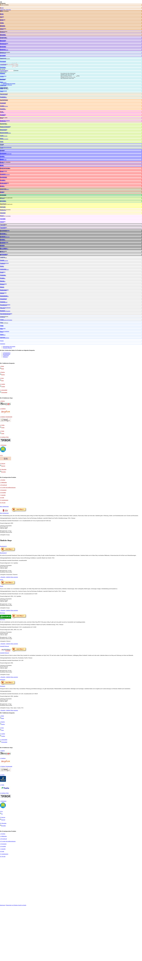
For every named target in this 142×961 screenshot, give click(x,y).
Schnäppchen (3, 299)
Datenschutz (9, 905)
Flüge (1, 329)
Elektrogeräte (3, 159)
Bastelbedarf (3, 210)
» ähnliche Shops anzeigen (11, 577)
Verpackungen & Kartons (6, 320)
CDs (1, 17)
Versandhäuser (3, 305)
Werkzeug (5, 356)
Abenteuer (2, 343)
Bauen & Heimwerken (5, 133)
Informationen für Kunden (9, 83)
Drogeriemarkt (3, 171)
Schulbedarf (3, 52)
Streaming (2, 32)
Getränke (2, 198)
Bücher (2, 7)
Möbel (1, 144)
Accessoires (3, 61)
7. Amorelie (2, 495)
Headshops (2, 278)
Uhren (1, 91)
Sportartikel (3, 103)
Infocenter (8, 9)
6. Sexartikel (3, 492)
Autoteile (2, 245)
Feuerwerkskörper (4, 269)
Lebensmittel (3, 201)
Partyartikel (3, 219)
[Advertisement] (11, 880)
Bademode (2, 73)
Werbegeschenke (4, 49)
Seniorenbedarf (3, 302)
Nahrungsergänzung (5, 174)
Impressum (2, 905)
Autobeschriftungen (4, 236)
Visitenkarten (3, 44)
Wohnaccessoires (4, 139)
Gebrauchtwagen (4, 248)
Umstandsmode (3, 94)
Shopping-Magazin (7, 84)
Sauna (1, 147)
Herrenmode (3, 67)
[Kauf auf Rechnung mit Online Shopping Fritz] (9, 67)
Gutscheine (2, 228)
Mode (1, 88)
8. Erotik (2, 497)
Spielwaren (2, 213)
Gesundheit (3, 180)
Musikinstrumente (4, 296)
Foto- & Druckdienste (5, 307)
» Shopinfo (2, 577)
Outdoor (2, 112)
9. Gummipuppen (4, 500)
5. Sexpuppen (3, 490)
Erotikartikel (3, 121)
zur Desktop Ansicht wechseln (19, 905)
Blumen (2, 222)
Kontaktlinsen (3, 183)
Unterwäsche (3, 82)
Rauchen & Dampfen (5, 311)
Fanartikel (2, 115)
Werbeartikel (3, 46)
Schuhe (2, 76)
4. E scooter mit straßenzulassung (8, 487)
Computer (2, 156)
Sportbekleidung (4, 106)
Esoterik (2, 266)
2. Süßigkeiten (3, 482)
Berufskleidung (6, 354)
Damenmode (3, 64)
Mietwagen (2, 334)
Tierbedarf (2, 308)
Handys (2, 165)
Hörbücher (2, 26)
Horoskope (2, 281)
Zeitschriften (3, 35)
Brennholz (2, 317)
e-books (2, 23)
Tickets (2, 340)
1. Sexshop (2, 480)
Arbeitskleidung (4, 70)
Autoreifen (2, 242)
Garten (1, 141)
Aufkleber (2, 263)
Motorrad (2, 251)
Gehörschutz (3, 275)
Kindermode (3, 85)
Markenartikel (3, 290)
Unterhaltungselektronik (5, 147)
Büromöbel (2, 55)
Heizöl (1, 272)
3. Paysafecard (3, 485)
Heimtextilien (3, 130)
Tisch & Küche (3, 136)
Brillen (1, 171)
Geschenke (2, 225)
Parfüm (2, 192)
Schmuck (2, 79)
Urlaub (1, 326)
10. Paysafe (2, 502)
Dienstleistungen (4, 260)
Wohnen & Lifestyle (5, 127)
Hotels (1, 331)
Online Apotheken (4, 189)
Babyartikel (3, 207)
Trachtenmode (3, 91)
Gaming (2, 162)
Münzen (2, 293)
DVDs (1, 20)
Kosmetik (2, 186)
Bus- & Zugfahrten (4, 331)
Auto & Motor (3, 234)
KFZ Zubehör (3, 254)
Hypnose (2, 284)
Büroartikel (2, 41)
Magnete (2, 287)
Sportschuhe (3, 109)
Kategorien (2, 9)
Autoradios (2, 239)
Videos (1, 29)
